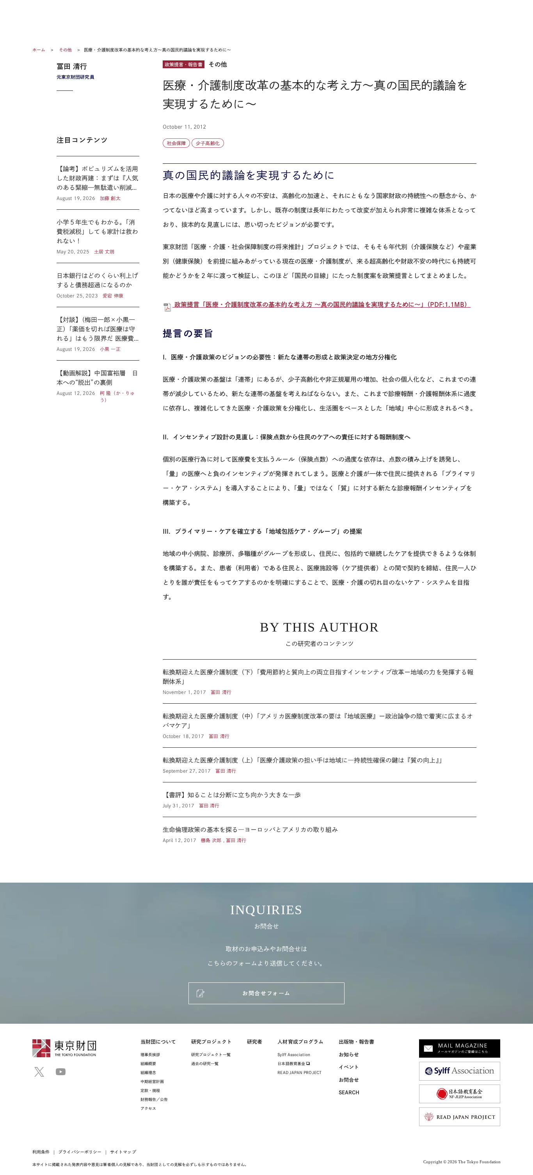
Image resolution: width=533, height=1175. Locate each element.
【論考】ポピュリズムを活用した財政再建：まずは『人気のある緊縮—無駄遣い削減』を (98, 182)
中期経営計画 (152, 1081)
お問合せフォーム (266, 993)
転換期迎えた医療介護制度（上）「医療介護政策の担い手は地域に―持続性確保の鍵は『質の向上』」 (319, 765)
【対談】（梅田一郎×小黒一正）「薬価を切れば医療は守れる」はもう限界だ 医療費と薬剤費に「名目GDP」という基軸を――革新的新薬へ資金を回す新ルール (98, 333)
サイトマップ (123, 1152)
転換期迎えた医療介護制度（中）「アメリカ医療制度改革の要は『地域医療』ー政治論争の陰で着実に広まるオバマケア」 (319, 725)
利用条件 (41, 1152)
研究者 (254, 1041)
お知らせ (349, 1054)
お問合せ (349, 1080)
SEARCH (349, 1092)
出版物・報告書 (357, 1041)
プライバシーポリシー (79, 1152)
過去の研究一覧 (205, 1063)
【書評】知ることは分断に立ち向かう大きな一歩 (319, 799)
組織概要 (148, 1063)
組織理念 (148, 1072)
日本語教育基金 (291, 1063)
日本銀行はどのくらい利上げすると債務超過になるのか (98, 285)
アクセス (148, 1108)
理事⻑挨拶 (150, 1054)
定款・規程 (150, 1090)
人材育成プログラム (300, 1041)
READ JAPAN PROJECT (299, 1072)
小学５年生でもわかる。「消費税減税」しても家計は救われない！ (98, 236)
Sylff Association (293, 1054)
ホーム (38, 50)
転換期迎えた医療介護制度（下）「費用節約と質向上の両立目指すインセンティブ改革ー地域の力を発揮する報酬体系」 (319, 681)
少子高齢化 (207, 143)
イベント (349, 1067)
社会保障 (176, 143)
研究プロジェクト (211, 1041)
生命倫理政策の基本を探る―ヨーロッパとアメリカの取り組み (319, 830)
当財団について (158, 1041)
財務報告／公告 (154, 1099)
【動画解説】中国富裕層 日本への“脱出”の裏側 (98, 382)
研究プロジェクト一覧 (211, 1054)
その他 (66, 50)
